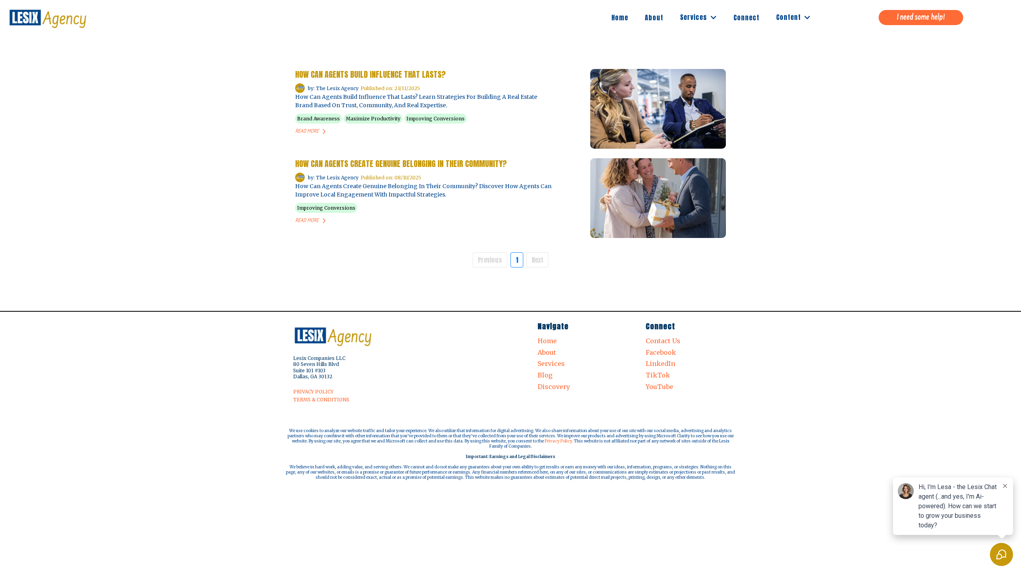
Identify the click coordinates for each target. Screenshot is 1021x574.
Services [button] (694, 17)
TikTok (658, 375)
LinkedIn (660, 364)
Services (551, 364)
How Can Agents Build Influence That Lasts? (370, 74)
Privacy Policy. (559, 441)
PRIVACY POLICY (313, 392)
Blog (545, 375)
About (547, 352)
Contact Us (663, 341)
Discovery (554, 387)
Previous (490, 260)
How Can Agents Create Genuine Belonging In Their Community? (401, 163)
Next (537, 260)
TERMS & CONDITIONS (321, 400)
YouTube (659, 387)
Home (547, 341)
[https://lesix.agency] (48, 17)
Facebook (661, 352)
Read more (307, 131)
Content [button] (789, 17)
